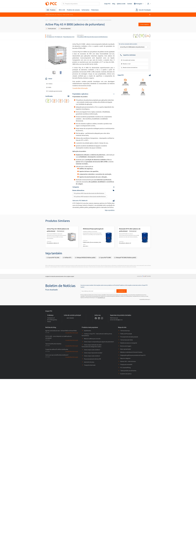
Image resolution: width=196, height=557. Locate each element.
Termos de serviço (125, 330)
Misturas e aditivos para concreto (92, 338)
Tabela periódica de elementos (128, 370)
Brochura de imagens (125, 346)
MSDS (49, 87)
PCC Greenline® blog (125, 367)
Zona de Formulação (145, 10)
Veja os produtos (110, 210)
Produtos (52, 10)
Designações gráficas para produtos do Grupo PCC (133, 355)
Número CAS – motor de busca (128, 361)
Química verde (121, 3)
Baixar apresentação (125, 349)
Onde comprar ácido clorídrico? (92, 350)
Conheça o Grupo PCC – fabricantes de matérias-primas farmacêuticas (97, 334)
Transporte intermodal (89, 365)
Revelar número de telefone (130, 67)
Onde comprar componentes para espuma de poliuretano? (99, 342)
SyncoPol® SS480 (106, 257)
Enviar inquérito (144, 24)
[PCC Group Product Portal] (51, 4)
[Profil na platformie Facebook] (96, 318)
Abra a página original (69, 276)
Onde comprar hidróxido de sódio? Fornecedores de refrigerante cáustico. (92, 345)
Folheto (50, 84)
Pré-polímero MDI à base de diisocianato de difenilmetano (92, 37)
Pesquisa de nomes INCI (126, 364)
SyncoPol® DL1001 (53, 257)
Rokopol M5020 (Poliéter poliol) (86, 257)
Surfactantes (85, 10)
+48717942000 (70, 318)
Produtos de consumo (73, 10)
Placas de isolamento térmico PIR (92, 359)
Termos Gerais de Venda (126, 340)
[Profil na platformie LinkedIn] (99, 318)
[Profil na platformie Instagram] (102, 318)
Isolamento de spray (89, 362)
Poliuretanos (95, 10)
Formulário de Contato (129, 60)
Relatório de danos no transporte (128, 343)
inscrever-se (121, 291)
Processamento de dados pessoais (129, 337)
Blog (113, 3)
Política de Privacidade (126, 334)
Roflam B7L (68, 257)
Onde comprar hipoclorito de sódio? (93, 353)
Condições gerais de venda (55, 91)
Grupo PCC (107, 3)
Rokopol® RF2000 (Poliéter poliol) (126, 257)
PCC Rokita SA (50, 37)
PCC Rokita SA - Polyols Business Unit (64, 37)
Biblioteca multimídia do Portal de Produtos (131, 352)
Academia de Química (125, 374)
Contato (129, 3)
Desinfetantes (87, 330)
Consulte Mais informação (80, 88)
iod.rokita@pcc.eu (101, 297)
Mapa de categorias (125, 358)
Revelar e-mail (126, 64)
